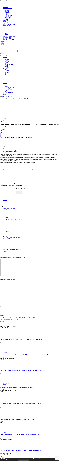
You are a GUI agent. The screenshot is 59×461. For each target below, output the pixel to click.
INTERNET (5, 23)
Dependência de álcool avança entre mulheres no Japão (16, 387)
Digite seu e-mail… (19, 188)
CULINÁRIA (5, 7)
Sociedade (7, 61)
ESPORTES (5, 21)
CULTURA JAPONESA (7, 8)
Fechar (19, 459)
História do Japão (8, 16)
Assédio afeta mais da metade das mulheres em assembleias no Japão (20, 403)
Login (4, 2)
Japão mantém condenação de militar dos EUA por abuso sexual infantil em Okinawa (25, 355)
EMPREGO (5, 32)
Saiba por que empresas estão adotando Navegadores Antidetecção (12, 249)
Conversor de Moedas (9, 92)
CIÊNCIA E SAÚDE (7, 6)
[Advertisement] (29, 108)
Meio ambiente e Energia (9, 64)
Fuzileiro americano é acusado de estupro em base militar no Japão (20, 434)
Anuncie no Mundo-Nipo (9, 87)
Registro (4, 3)
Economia (7, 59)
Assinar (2, 53)
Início (1, 98)
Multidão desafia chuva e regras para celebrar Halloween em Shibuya (21, 339)
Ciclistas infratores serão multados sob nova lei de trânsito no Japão (20, 450)
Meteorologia (7, 67)
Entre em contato (6, 308)
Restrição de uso (47, 169)
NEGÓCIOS (5, 26)
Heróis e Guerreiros (8, 15)
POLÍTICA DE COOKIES (8, 38)
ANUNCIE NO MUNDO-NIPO (9, 36)
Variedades (7, 217)
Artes (6, 9)
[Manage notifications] (3, 458)
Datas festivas (7, 12)
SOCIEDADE (5, 28)
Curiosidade (7, 11)
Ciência (6, 62)
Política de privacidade (25, 459)
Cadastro (6, 34)
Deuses (6, 13)
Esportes (6, 65)
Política (6, 58)
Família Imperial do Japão (7, 195)
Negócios (7, 60)
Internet (6, 63)
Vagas (6, 33)
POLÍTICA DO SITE (7, 37)
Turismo (6, 19)
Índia (4, 199)
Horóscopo (7, 81)
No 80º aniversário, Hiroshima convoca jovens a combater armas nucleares (22, 370)
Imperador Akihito (6, 196)
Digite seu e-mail (3, 50)
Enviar (2, 321)
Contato (6, 86)
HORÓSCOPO (6, 22)
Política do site (7, 88)
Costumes (7, 10)
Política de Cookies (8, 89)
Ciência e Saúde (6, 383)
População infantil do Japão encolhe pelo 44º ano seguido (17, 419)
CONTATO (5, 35)
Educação (7, 14)
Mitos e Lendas (8, 18)
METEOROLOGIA (6, 25)
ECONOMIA (5, 20)
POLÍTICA (5, 27)
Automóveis (7, 66)
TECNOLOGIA (6, 29)
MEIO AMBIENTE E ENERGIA (9, 24)
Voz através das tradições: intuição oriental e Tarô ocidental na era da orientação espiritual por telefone (17, 219)
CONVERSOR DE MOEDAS (8, 39)
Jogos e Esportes (8, 17)
